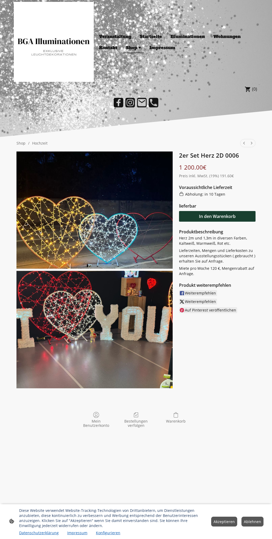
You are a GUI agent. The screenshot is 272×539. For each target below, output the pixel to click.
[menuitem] (244, 143)
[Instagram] (130, 102)
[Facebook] (118, 102)
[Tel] (153, 102)
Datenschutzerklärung (39, 532)
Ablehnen (252, 521)
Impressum (77, 532)
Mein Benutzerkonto (96, 423)
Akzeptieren (224, 521)
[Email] (142, 102)
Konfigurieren (108, 532)
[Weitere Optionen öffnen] (186, 48)
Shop (21, 143)
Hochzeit (40, 143)
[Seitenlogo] (54, 42)
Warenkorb (176, 421)
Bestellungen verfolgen (136, 423)
